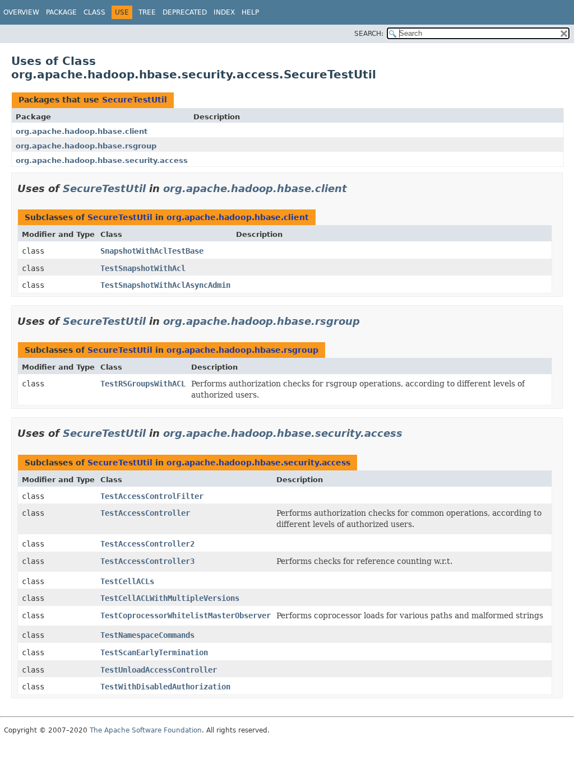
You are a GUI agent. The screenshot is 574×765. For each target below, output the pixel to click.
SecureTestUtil (134, 99)
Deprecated (185, 12)
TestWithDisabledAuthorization (165, 686)
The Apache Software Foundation (146, 730)
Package (61, 12)
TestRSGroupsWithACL (143, 383)
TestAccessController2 (147, 543)
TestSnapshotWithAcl (143, 268)
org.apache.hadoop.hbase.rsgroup (86, 146)
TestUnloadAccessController (158, 669)
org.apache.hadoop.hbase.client (81, 131)
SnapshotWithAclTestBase (151, 250)
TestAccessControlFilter (151, 496)
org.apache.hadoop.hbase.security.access (102, 160)
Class (94, 12)
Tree (147, 12)
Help (250, 12)
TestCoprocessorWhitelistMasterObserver (185, 615)
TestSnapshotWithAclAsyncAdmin (165, 285)
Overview (21, 12)
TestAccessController (145, 513)
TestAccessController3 (147, 561)
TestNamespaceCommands (147, 635)
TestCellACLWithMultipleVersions (169, 598)
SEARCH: (368, 34)
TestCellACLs (127, 581)
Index (224, 12)
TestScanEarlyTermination (154, 652)
